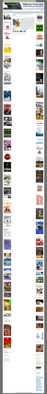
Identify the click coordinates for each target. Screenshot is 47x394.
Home (5, 1)
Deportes (38, 380)
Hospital (42, 383)
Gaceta (18, 1)
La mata (38, 384)
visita (40, 390)
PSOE (40, 386)
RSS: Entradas (38, 372)
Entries (6, 10)
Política (16, 33)
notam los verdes (21, 33)
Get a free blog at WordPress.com (19, 392)
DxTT (22, 1)
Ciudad (40, 377)
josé (36, 384)
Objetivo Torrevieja (11, 4)
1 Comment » (25, 33)
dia (40, 380)
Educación (40, 381)
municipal (37, 385)
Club (42, 377)
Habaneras (37, 383)
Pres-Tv (26, 1)
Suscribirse (38, 367)
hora (40, 383)
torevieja (37, 388)
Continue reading (25, 29)
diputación (37, 381)
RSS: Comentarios (38, 373)
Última (42, 390)
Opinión (39, 385)
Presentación (37, 386)
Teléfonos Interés (32, 1)
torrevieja (38, 389)
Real (41, 386)
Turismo (37, 390)
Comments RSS (10, 10)
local (40, 384)
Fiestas (37, 382)
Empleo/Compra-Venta (11, 1)
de (40, 379)
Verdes (38, 390)
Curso (39, 379)
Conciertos (38, 378)
